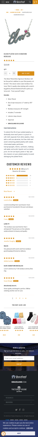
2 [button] (16, 298)
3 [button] (19, 298)
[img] (9, 197)
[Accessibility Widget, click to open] (3, 433)
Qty (5, 69)
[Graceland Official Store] (19, 2)
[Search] (30, 2)
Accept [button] (19, 433)
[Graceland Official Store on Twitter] (16, 410)
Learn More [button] (29, 428)
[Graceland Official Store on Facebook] (19, 410)
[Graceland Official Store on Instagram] (23, 410)
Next (22, 10)
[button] (9, 60)
